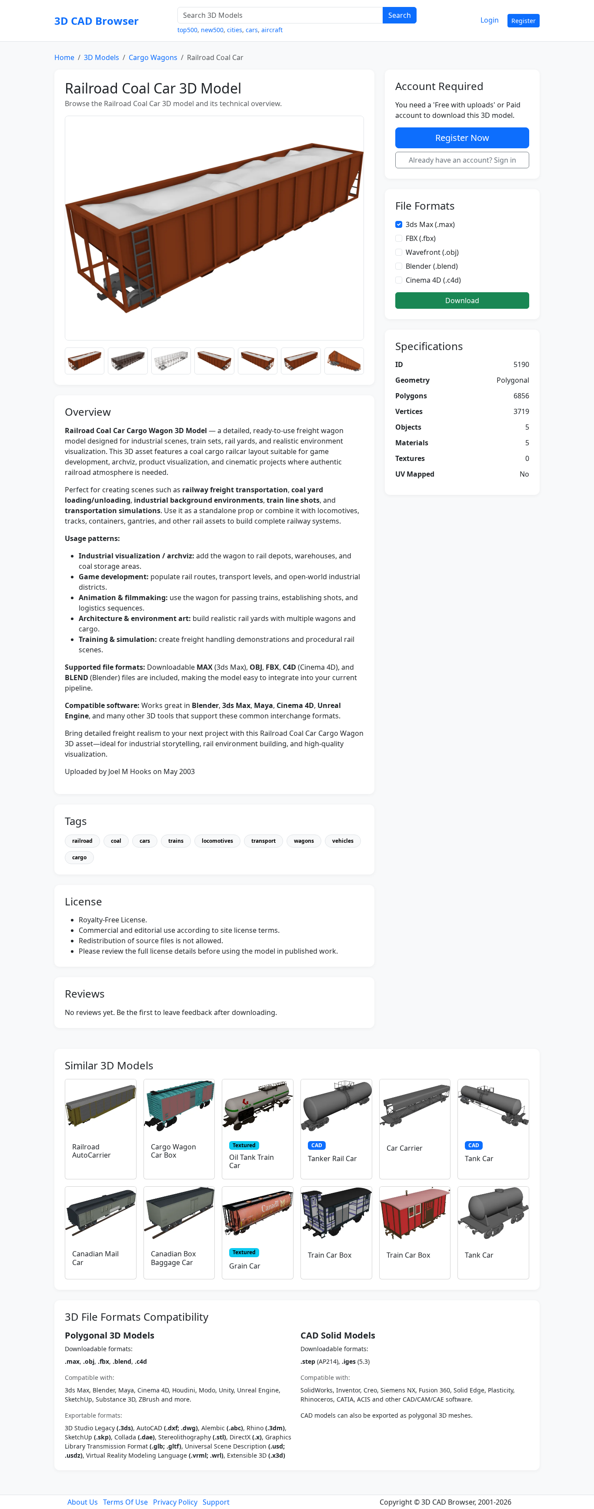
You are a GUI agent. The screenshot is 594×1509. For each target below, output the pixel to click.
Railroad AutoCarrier (91, 1151)
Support (216, 1502)
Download (462, 300)
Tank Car (479, 1158)
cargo (79, 857)
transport (263, 841)
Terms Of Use (125, 1502)
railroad (82, 841)
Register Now (462, 138)
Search (399, 15)
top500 (187, 30)
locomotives (217, 841)
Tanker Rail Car (332, 1158)
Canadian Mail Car (95, 1258)
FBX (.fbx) (421, 238)
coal (116, 841)
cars (252, 30)
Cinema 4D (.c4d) (433, 280)
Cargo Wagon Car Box (173, 1151)
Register (523, 21)
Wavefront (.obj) (432, 252)
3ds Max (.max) (430, 224)
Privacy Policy (175, 1502)
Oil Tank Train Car (251, 1161)
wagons (304, 841)
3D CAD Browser (96, 20)
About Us (82, 1502)
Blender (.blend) (432, 266)
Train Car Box (329, 1255)
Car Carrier (405, 1148)
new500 (212, 30)
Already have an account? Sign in (462, 160)
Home (64, 57)
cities (234, 30)
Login (490, 20)
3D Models (101, 57)
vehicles (343, 841)
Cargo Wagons (153, 57)
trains (176, 841)
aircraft (272, 30)
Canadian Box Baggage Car (173, 1258)
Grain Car (244, 1266)
